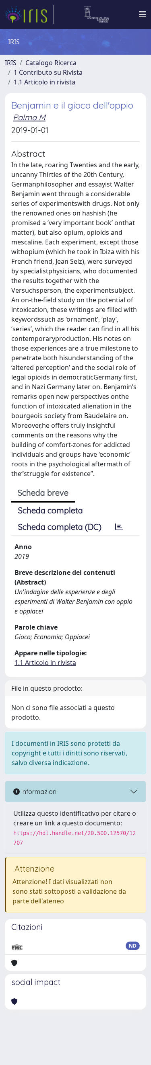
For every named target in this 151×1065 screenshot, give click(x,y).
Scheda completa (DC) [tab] (59, 527)
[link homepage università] (96, 14)
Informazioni (39, 792)
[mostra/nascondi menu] (142, 14)
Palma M (29, 117)
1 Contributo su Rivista (48, 72)
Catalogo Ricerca (51, 62)
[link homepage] (29, 14)
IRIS (11, 62)
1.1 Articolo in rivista (44, 82)
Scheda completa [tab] (50, 510)
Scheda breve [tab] (43, 493)
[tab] (119, 527)
